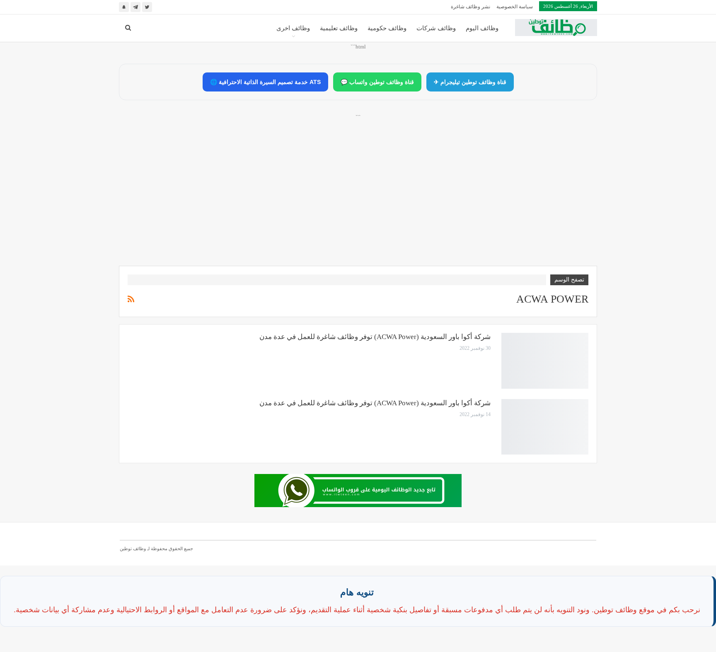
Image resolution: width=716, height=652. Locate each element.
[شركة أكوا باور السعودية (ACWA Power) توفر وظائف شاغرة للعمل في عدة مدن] (544, 360)
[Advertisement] (358, 199)
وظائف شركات (436, 28)
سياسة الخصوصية (514, 7)
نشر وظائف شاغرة (470, 7)
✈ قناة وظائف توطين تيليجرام (470, 82)
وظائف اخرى (293, 28)
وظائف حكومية (387, 28)
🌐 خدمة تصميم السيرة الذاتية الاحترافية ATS (265, 82)
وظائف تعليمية (339, 28)
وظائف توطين (133, 548)
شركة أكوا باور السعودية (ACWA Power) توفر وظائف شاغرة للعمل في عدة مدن (375, 337)
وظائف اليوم (482, 28)
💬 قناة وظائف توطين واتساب (377, 82)
